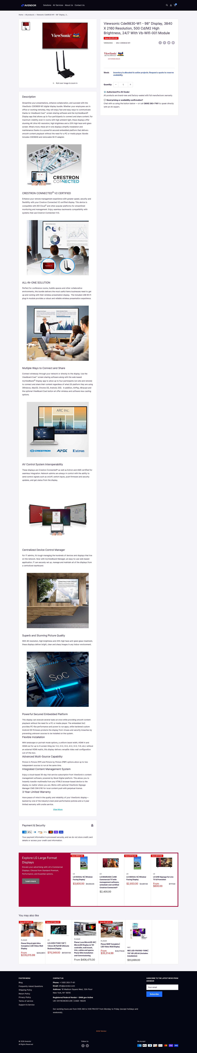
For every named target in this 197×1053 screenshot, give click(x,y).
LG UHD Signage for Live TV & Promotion (163, 878)
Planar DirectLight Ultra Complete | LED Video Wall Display (32, 946)
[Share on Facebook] (160, 42)
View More (57, 809)
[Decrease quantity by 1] (115, 84)
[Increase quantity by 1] (130, 84)
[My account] (171, 5)
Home (21, 15)
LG (74, 874)
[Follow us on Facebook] (83, 1045)
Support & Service (26, 1005)
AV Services (58, 5)
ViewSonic (108, 43)
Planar (24, 940)
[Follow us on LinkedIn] (87, 1045)
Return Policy (24, 993)
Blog (21, 982)
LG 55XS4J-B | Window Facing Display (83, 878)
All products (29, 15)
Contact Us (79, 5)
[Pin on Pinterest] (164, 42)
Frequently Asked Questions (31, 986)
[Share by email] (173, 42)
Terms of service (26, 1001)
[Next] (178, 880)
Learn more (31, 881)
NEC (128, 947)
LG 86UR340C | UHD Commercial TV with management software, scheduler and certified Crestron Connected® (109, 882)
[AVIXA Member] (101, 1031)
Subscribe (154, 994)
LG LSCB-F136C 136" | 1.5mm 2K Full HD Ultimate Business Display (58, 946)
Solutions (47, 5)
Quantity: (108, 84)
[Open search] (167, 5)
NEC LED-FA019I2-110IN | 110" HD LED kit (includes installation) (137, 953)
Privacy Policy (25, 997)
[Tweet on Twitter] (168, 42)
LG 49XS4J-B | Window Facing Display (136, 878)
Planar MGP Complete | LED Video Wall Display (110, 945)
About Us (69, 5)
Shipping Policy (25, 990)
